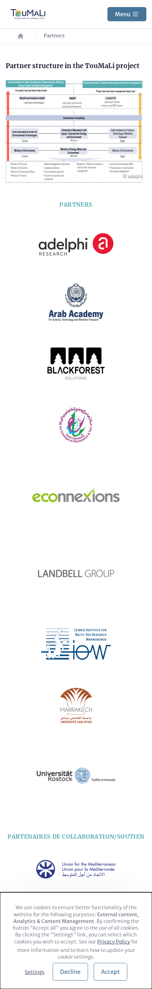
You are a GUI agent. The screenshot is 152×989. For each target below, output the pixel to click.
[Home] (28, 14)
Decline (70, 971)
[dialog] (76, 940)
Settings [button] (35, 972)
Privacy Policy (113, 942)
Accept (110, 971)
